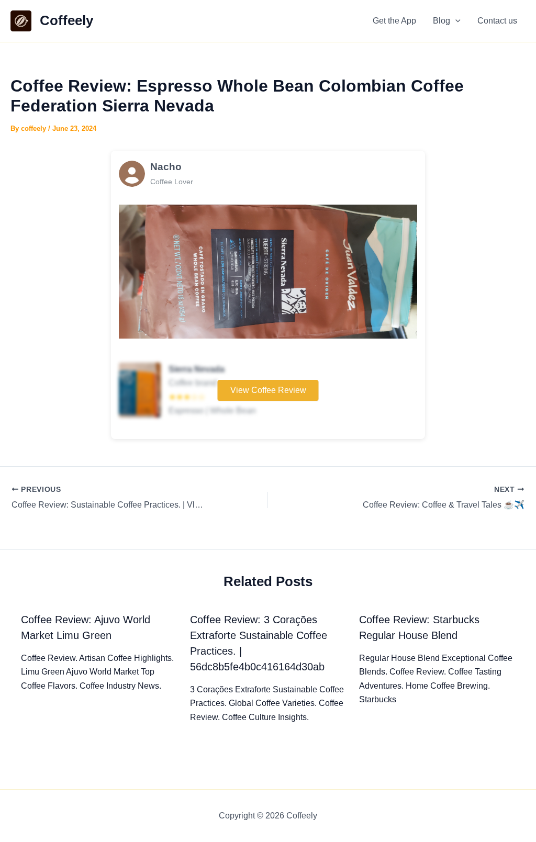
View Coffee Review (268, 390)
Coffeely (66, 20)
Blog (441, 20)
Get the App (394, 20)
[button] (455, 21)
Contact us (497, 20)
